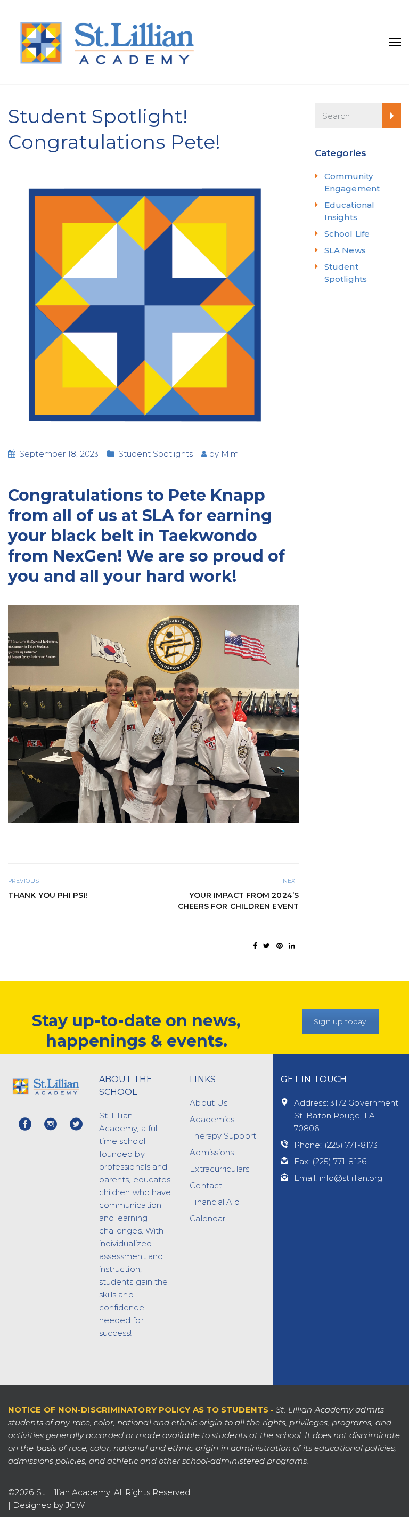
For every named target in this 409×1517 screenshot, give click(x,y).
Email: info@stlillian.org (338, 1178)
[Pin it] (279, 946)
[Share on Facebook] (255, 946)
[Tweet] (266, 946)
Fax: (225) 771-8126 (330, 1161)
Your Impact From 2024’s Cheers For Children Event (238, 900)
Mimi (230, 454)
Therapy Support (223, 1136)
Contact (206, 1185)
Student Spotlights (155, 454)
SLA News (345, 250)
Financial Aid (214, 1202)
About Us (208, 1103)
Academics (212, 1119)
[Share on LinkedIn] (292, 946)
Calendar (207, 1218)
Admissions (212, 1152)
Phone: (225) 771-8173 (336, 1145)
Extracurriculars (219, 1169)
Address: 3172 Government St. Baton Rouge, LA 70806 (346, 1115)
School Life (347, 234)
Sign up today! (340, 1021)
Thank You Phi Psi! (48, 895)
